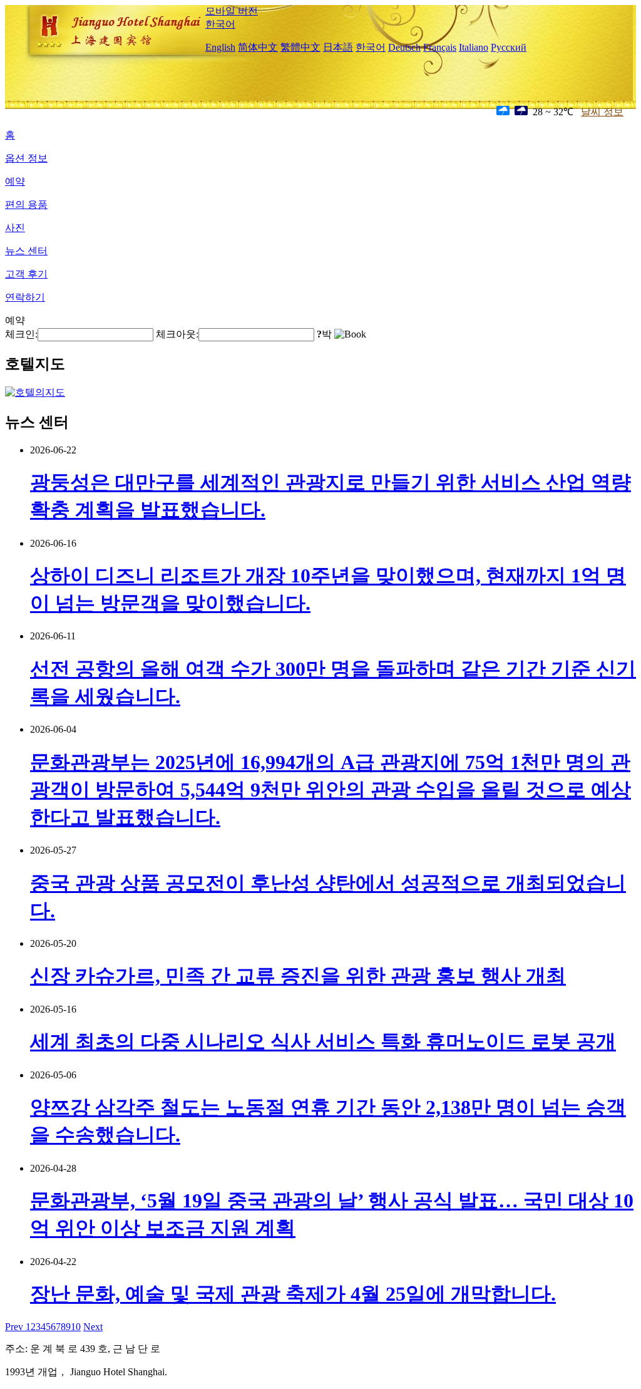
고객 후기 (26, 274)
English (220, 47)
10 (76, 1326)
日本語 (338, 47)
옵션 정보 (26, 158)
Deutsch (404, 47)
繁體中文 (300, 47)
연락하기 (25, 297)
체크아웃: (177, 334)
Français (439, 47)
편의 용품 (26, 204)
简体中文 (258, 47)
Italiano (473, 47)
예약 (15, 181)
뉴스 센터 (26, 250)
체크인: (21, 334)
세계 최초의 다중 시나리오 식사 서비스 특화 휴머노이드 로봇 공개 (323, 1041)
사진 (15, 227)
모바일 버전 (231, 11)
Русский (508, 47)
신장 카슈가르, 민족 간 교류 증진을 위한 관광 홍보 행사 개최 (298, 975)
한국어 (220, 24)
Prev (15, 1326)
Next (93, 1326)
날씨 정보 (602, 111)
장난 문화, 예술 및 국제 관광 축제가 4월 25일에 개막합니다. (293, 1294)
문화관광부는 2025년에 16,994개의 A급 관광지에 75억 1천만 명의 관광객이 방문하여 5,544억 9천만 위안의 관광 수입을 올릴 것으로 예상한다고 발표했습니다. (330, 790)
